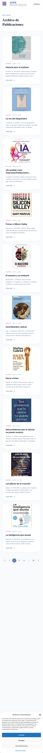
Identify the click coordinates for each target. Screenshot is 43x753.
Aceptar (21, 735)
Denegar (21, 740)
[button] (40, 715)
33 (33, 560)
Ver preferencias (21, 746)
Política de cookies (20, 750)
